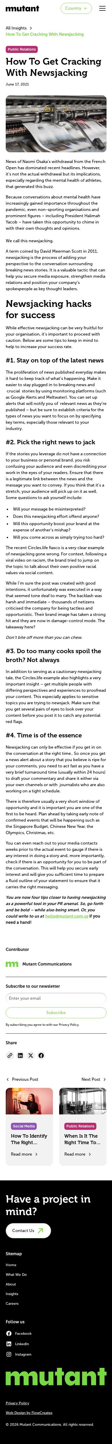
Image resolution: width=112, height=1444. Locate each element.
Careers (12, 1304)
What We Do (16, 1275)
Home (11, 1265)
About (11, 1284)
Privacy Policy (17, 1403)
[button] (76, 8)
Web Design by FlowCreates (29, 1413)
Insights (12, 1294)
